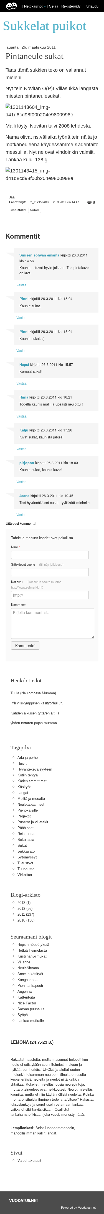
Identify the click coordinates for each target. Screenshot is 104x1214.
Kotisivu (36, 584)
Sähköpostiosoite (37, 564)
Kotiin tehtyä (27, 775)
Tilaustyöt (25, 863)
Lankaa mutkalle (30, 1021)
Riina (23, 397)
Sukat (35, 210)
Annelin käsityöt (30, 974)
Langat (22, 793)
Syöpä (22, 1015)
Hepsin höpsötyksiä (33, 944)
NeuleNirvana (28, 968)
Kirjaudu (91, 6)
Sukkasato (26, 851)
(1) (24, 903)
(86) (24, 908)
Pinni (24, 298)
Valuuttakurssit (29, 1160)
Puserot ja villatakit (32, 822)
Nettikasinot (33, 6)
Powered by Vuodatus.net (78, 1207)
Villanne (23, 962)
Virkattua (24, 875)
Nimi (15, 546)
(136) (25, 920)
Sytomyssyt (27, 857)
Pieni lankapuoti (30, 985)
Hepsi (24, 364)
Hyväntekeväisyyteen (34, 769)
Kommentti (18, 604)
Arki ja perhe (27, 757)
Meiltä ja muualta (31, 798)
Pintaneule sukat (35, 56)
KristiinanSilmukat (32, 956)
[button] (45, 6)
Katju (23, 430)
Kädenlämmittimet (32, 781)
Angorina (24, 991)
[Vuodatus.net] (23, 1200)
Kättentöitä (26, 997)
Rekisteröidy (70, 6)
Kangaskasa (27, 980)
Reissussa (25, 834)
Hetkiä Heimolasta (32, 950)
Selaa (54, 6)
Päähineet (25, 828)
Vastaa (21, 284)
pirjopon (26, 462)
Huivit (22, 763)
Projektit (24, 816)
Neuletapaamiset (30, 804)
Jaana (24, 495)
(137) (25, 914)
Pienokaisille (27, 810)
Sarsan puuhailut (30, 1009)
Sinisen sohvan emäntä (39, 255)
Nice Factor (26, 1003)
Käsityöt (24, 787)
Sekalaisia (25, 840)
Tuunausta (25, 869)
